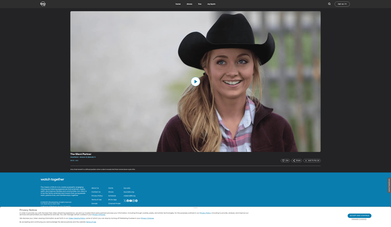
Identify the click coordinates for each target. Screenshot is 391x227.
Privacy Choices (147, 218)
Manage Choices (359, 219)
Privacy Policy (97, 196)
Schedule (112, 196)
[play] (195, 81)
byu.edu (127, 188)
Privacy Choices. (98, 215)
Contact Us (96, 192)
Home (110, 188)
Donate (94, 203)
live (199, 4)
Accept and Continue (359, 216)
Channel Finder (114, 203)
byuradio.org (129, 192)
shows (189, 4)
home (178, 4)
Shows (110, 192)
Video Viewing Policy (77, 218)
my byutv (211, 4)
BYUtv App (112, 200)
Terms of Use (97, 200)
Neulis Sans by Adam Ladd (52, 204)
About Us (95, 188)
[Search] (329, 4)
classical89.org (129, 196)
